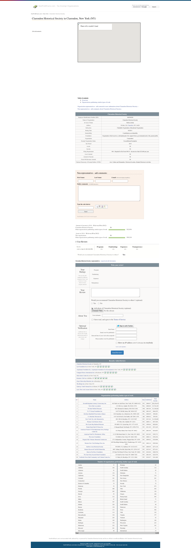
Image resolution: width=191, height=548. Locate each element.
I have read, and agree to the (110, 320)
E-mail (121, 177)
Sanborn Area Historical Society (94, 447)
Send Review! (117, 352)
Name (94, 400)
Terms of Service (120, 319)
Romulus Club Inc (81, 378)
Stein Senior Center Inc (83, 375)
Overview (85, 100)
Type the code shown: (83, 204)
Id (76, 400)
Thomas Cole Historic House (94, 422)
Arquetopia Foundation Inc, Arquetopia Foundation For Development (95, 369)
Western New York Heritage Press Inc (95, 443)
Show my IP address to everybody (135, 343)
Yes (94, 303)
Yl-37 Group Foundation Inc (94, 411)
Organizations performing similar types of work (96, 102)
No (101, 303)
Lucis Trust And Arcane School (85, 389)
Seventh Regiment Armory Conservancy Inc (94, 403)
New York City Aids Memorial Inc (94, 419)
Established (148, 400)
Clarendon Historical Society (84, 364)
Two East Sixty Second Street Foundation (95, 454)
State (143, 400)
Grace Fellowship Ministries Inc (85, 381)
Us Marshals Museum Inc (94, 416)
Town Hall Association (95, 406)
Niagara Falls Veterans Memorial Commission (95, 439)
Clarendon (130, 125)
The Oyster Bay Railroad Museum (95, 424)
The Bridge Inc (80, 384)
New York (45, 13)
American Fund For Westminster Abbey (94, 434)
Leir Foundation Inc (82, 366)
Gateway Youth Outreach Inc (84, 386)
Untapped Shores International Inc (86, 372)
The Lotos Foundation (94, 437)
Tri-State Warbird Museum (95, 408)
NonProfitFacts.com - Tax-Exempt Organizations (59, 6)
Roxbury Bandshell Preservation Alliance (94, 414)
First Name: (81, 177)
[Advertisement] (117, 79)
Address (126, 400)
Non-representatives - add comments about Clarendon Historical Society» (100, 109)
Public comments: (87, 184)
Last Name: (98, 177)
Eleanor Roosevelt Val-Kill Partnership (94, 449)
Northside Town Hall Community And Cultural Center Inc (94, 457)
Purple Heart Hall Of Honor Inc (94, 427)
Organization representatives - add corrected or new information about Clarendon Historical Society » (108, 106)
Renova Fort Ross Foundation (95, 452)
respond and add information (108, 261)
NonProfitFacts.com (36, 13)
